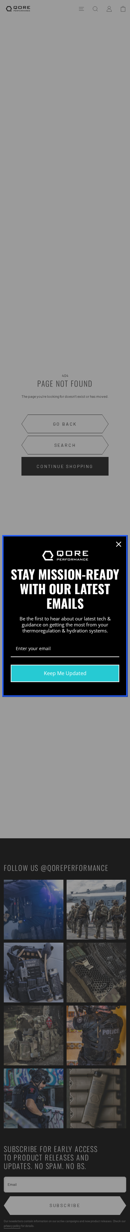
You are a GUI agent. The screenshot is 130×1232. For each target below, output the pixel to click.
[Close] (118, 544)
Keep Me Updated (65, 673)
